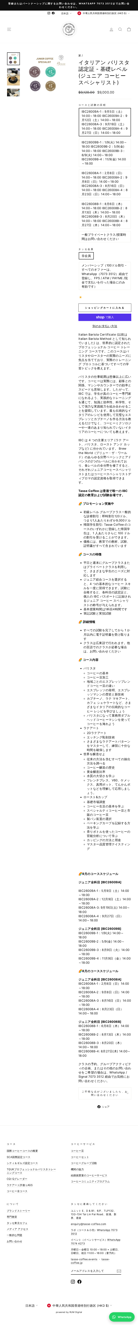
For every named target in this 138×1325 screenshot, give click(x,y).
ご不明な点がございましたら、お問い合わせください (105, 1093)
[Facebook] (79, 1282)
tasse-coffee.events (84, 1259)
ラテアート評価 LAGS (20, 1185)
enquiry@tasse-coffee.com (88, 1224)
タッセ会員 (86, 249)
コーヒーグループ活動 (84, 1163)
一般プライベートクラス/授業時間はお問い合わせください (104, 237)
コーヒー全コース (17, 1191)
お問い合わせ (14, 1241)
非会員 (86, 256)
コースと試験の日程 (92, 104)
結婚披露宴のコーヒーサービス (89, 1175)
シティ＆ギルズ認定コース (22, 1163)
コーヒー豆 (77, 1150)
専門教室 (12, 1216)
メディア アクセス (17, 1229)
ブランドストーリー (18, 1210)
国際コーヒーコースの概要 (22, 1150)
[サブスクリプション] (119, 1271)
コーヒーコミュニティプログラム (90, 1181)
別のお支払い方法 (104, 326)
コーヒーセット (80, 1157)
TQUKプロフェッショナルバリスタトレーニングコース (31, 1171)
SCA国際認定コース (18, 1157)
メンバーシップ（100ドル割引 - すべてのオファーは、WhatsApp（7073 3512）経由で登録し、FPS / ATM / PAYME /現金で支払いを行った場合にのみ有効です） (105, 276)
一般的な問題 (14, 1235)
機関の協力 (77, 1169)
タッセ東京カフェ (17, 1223)
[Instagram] (73, 1282)
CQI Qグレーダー (17, 1178)
